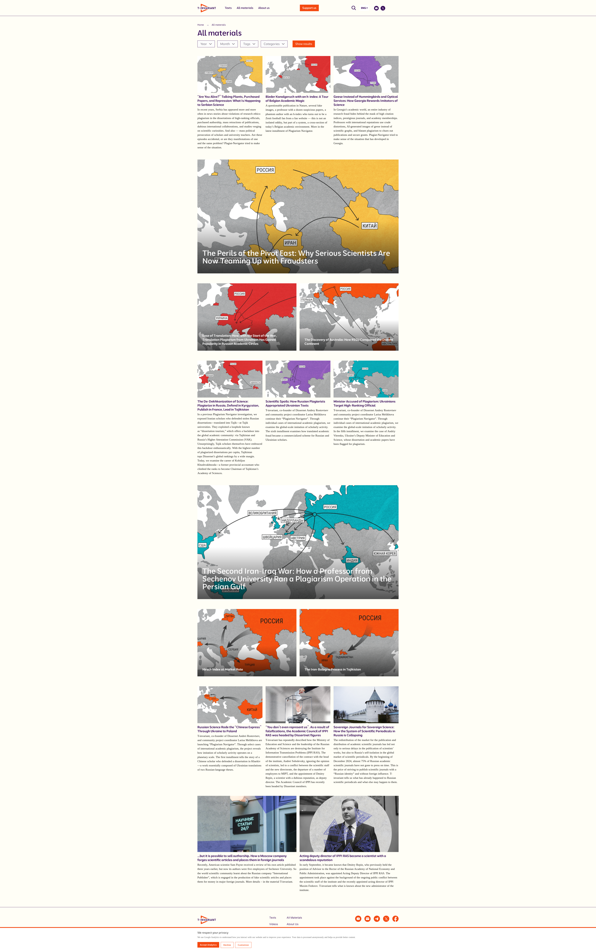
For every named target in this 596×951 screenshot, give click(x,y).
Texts (228, 8)
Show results (303, 44)
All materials (245, 8)
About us (264, 8)
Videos (273, 924)
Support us (309, 8)
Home (200, 24)
